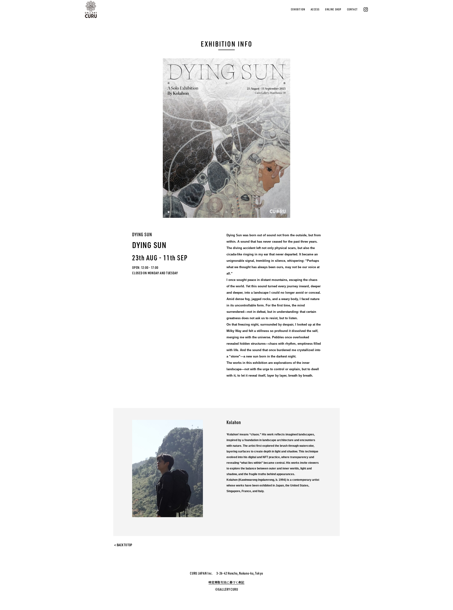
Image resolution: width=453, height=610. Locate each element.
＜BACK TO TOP (122, 545)
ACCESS (315, 9)
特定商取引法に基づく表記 (226, 582)
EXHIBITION (298, 9)
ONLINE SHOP (333, 9)
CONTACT (352, 9)
